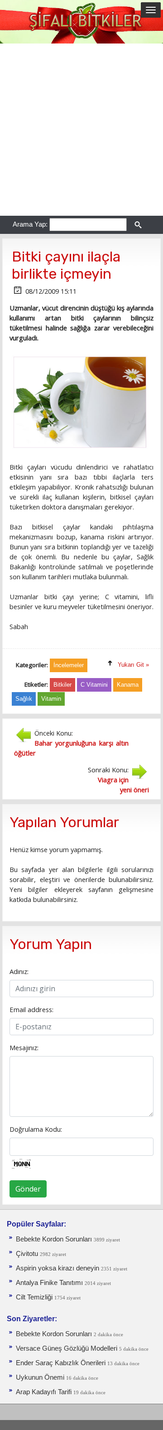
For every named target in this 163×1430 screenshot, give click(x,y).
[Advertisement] (81, 129)
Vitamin (51, 698)
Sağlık (23, 698)
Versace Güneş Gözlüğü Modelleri (66, 1348)
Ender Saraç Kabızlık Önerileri (60, 1363)
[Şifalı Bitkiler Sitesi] (81, 21)
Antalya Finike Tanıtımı (49, 1282)
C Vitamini (94, 684)
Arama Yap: (30, 224)
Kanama (128, 684)
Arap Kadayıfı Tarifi (44, 1392)
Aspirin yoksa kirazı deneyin (57, 1268)
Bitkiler (62, 684)
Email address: (31, 1009)
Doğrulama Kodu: (36, 1129)
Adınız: (19, 971)
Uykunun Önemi (40, 1377)
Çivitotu (27, 1253)
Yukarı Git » (133, 664)
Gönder (28, 1189)
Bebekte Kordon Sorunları (54, 1239)
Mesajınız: (24, 1047)
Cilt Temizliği (34, 1297)
